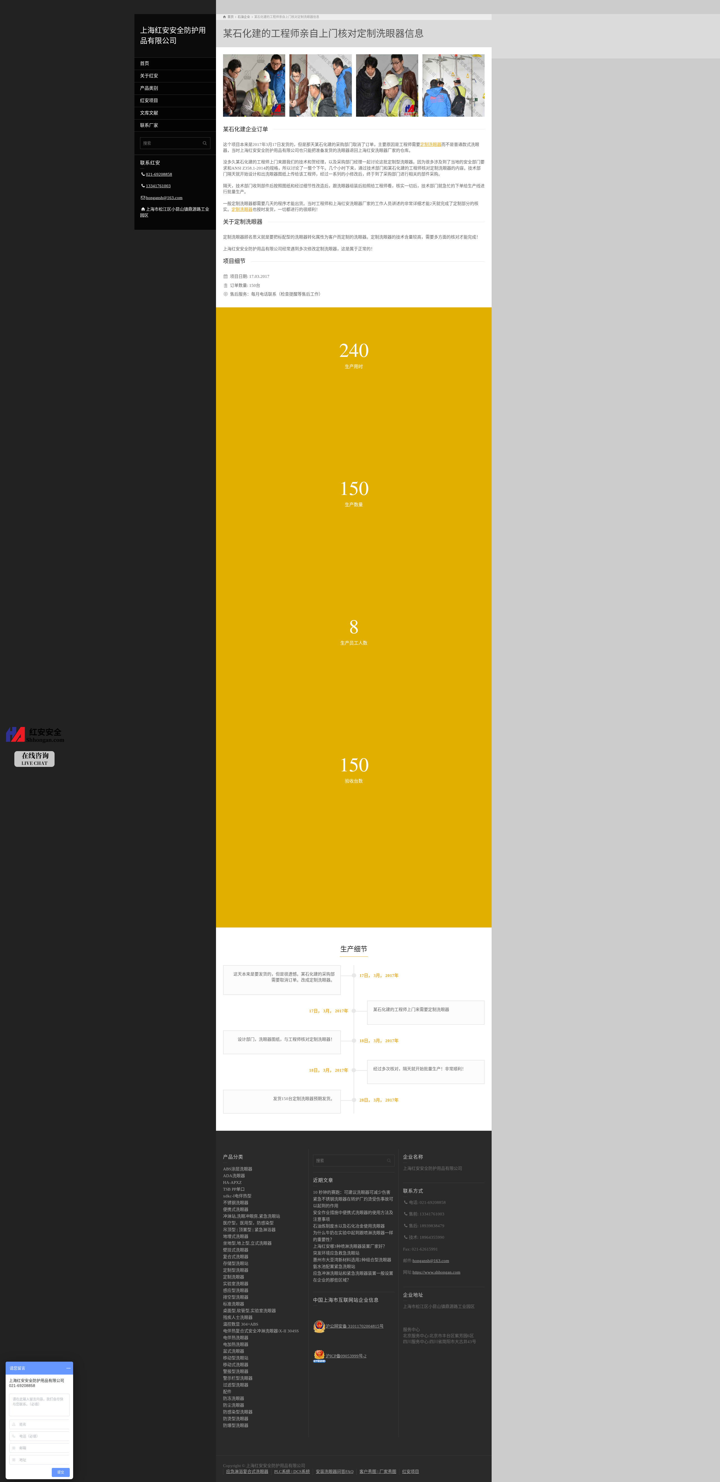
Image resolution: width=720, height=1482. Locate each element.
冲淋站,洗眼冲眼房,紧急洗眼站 (251, 1216)
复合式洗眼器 (235, 1256)
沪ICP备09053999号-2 (346, 1356)
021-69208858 (159, 174)
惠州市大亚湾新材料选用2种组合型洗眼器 (352, 1260)
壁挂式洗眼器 (235, 1250)
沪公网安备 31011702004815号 (355, 1326)
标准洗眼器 (233, 1304)
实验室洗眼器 (235, 1283)
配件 (227, 1391)
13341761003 (158, 186)
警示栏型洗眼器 (238, 1378)
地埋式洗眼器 (235, 1236)
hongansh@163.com (164, 197)
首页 (144, 63)
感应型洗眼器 (235, 1290)
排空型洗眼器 (235, 1297)
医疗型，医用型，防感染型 (248, 1223)
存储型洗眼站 (235, 1263)
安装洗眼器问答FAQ (335, 1471)
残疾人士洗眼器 (238, 1317)
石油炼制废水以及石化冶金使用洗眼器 (349, 1226)
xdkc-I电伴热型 (237, 1196)
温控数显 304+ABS (240, 1324)
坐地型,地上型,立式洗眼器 (247, 1243)
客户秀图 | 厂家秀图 (377, 1471)
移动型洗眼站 (235, 1358)
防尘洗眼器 (233, 1405)
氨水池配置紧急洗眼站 (334, 1266)
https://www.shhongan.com (436, 1272)
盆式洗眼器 (233, 1351)
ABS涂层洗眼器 (237, 1169)
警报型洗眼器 (235, 1371)
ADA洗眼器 (234, 1176)
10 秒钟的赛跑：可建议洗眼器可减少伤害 (351, 1192)
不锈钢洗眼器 (235, 1203)
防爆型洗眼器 (235, 1425)
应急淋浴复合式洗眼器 (247, 1471)
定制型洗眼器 (235, 1270)
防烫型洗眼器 (235, 1418)
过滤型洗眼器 (235, 1385)
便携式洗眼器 (235, 1209)
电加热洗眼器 (235, 1344)
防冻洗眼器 (233, 1398)
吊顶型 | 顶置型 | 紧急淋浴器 (249, 1230)
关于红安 (149, 75)
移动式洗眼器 (235, 1364)
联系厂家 (149, 125)
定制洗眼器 (430, 144)
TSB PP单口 (234, 1189)
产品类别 (149, 88)
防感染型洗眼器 (238, 1412)
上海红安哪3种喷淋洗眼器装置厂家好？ (350, 1246)
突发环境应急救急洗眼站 (336, 1253)
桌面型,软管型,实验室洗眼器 (249, 1310)
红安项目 (149, 100)
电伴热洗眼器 (235, 1337)
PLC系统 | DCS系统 (292, 1471)
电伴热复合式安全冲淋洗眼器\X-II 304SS (261, 1331)
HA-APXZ (232, 1182)
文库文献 (149, 113)
